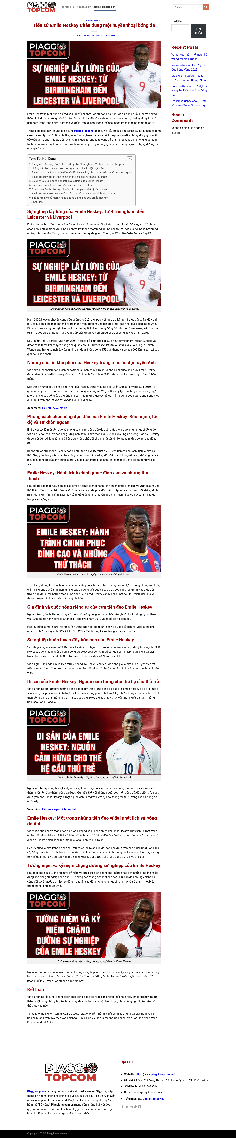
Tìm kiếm (176, 21)
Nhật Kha (110, 36)
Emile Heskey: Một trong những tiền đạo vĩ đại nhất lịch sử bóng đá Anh (73, 193)
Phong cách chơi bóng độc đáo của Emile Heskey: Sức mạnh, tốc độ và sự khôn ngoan (82, 172)
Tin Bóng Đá (84, 7)
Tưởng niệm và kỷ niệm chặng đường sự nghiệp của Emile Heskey (70, 197)
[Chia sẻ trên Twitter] (127, 1107)
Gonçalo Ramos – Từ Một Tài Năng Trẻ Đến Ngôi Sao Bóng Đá (189, 91)
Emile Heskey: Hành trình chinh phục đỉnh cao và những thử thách (69, 176)
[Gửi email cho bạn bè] (131, 1107)
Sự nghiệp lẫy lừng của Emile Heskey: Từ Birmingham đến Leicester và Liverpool (78, 164)
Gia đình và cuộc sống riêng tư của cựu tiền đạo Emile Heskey (67, 181)
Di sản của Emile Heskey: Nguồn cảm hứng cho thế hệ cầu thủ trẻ (69, 189)
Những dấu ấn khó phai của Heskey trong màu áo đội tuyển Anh (68, 168)
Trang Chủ (68, 7)
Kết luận (38, 202)
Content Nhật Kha (153, 1098)
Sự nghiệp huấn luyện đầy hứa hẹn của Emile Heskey (62, 185)
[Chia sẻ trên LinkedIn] (139, 1107)
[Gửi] (206, 7)
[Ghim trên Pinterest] (135, 1107)
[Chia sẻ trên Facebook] (122, 1107)
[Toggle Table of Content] (128, 159)
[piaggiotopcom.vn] (41, 7)
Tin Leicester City (105, 7)
